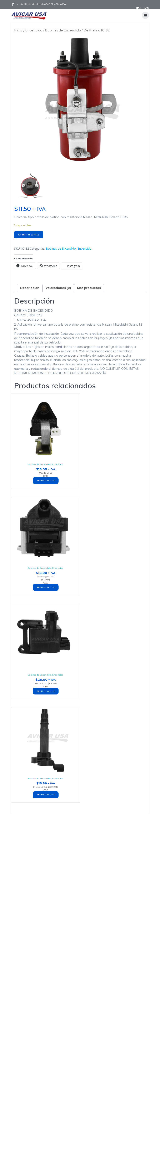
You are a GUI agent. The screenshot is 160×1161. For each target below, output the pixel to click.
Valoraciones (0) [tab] (58, 288)
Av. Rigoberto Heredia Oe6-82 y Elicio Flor (43, 4)
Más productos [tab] (89, 288)
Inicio (18, 30)
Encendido (33, 30)
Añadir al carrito (28, 234)
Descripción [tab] (29, 288)
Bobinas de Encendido (63, 30)
